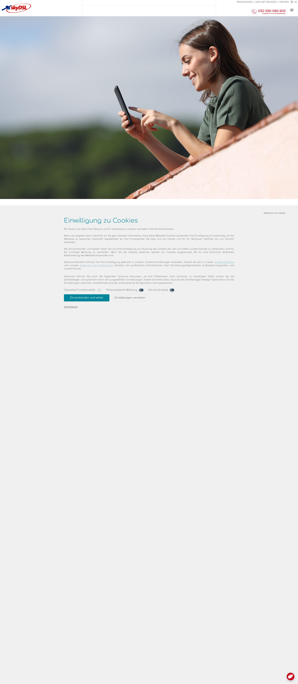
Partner (284, 2)
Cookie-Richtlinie (224, 262)
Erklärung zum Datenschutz (96, 265)
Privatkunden (245, 2)
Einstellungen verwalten (130, 297)
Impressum (71, 306)
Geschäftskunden (266, 2)
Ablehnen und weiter (274, 213)
